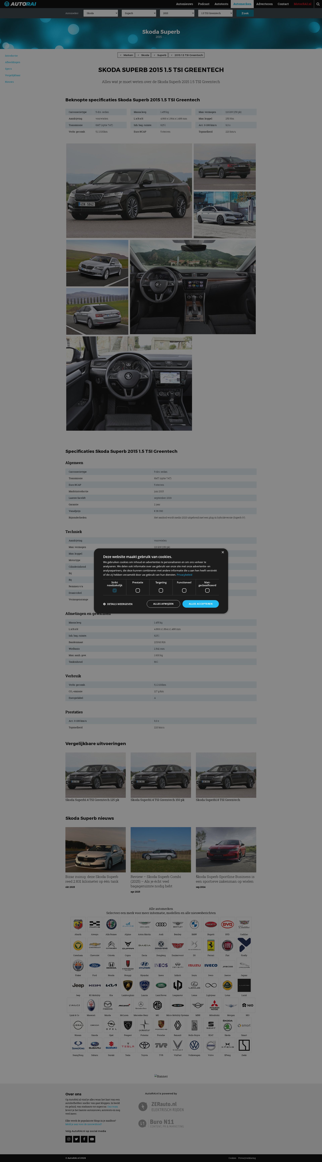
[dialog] (161, 581)
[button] (117, 604)
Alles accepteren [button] (200, 603)
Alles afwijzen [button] (163, 603)
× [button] (222, 552)
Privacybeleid (184, 574)
